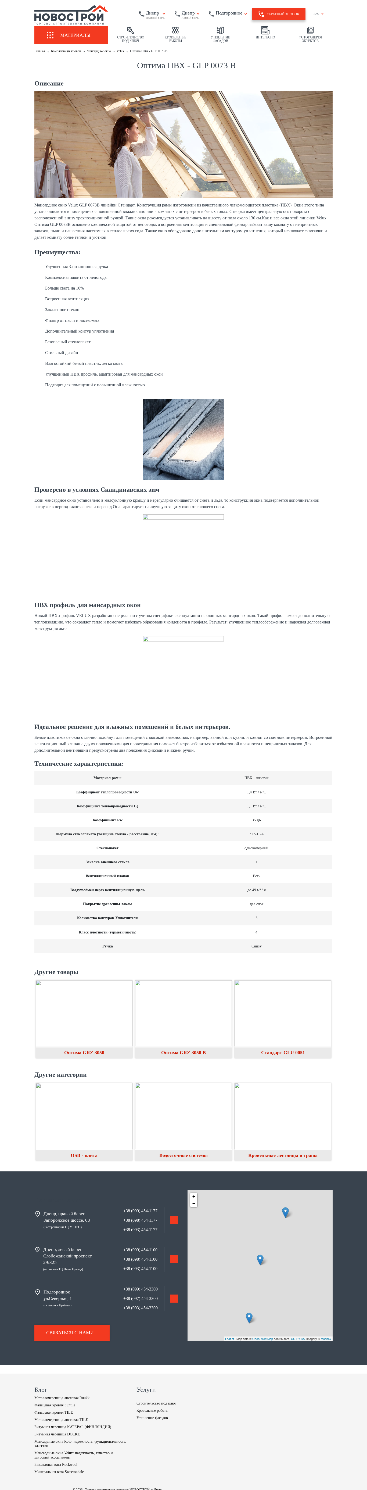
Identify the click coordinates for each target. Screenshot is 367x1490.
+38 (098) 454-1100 (140, 1259)
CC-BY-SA (298, 1338)
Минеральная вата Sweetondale (59, 1472)
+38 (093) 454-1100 (140, 1268)
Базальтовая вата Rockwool (55, 1465)
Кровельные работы (152, 1411)
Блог (40, 1389)
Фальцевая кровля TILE (53, 1412)
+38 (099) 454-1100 (140, 1249)
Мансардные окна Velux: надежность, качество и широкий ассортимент (73, 1455)
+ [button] (193, 1196)
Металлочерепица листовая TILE (61, 1420)
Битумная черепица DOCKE (57, 1434)
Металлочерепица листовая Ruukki (62, 1398)
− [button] (193, 1203)
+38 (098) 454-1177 (140, 1220)
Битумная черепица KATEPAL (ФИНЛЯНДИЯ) (72, 1427)
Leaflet (229, 1338)
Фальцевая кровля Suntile (54, 1405)
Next (336, 1123)
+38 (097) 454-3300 (140, 1298)
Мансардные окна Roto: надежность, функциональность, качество (80, 1443)
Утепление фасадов (152, 1418)
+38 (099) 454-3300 (140, 1289)
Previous (30, 1123)
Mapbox (326, 1338)
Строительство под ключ (156, 1403)
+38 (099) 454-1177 (140, 1211)
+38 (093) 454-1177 (140, 1229)
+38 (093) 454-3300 (140, 1308)
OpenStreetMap (262, 1338)
